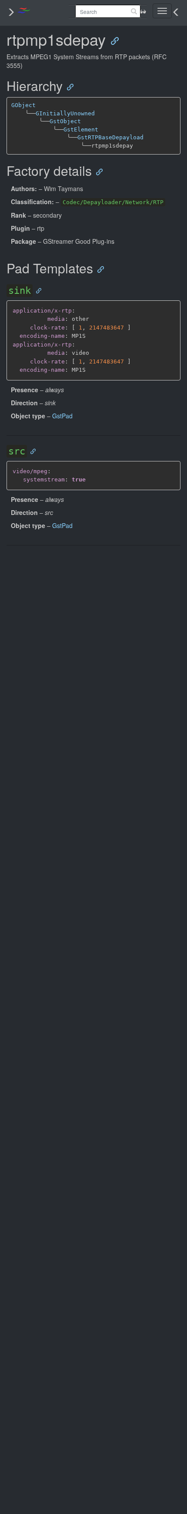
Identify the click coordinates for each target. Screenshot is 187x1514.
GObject (23, 105)
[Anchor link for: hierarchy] (68, 86)
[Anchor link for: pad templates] (98, 268)
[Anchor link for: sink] (37, 290)
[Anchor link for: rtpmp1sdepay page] (112, 40)
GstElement (80, 129)
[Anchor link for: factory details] (97, 171)
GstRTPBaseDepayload (110, 137)
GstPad (62, 415)
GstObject (65, 121)
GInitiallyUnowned (65, 113)
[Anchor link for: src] (31, 451)
